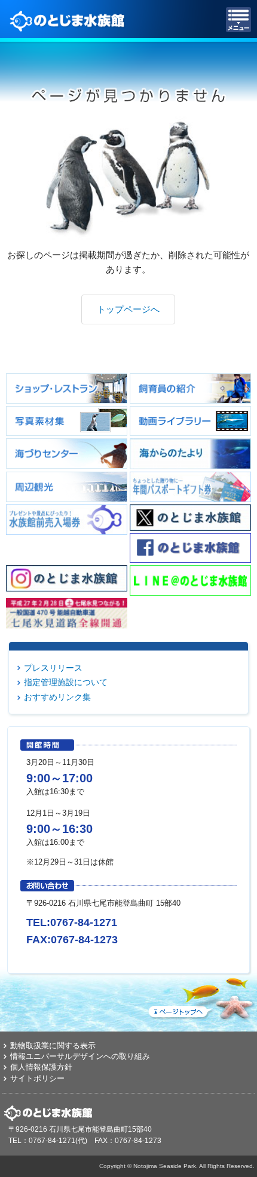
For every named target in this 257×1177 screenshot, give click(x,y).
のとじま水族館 (68, 19)
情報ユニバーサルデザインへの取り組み (80, 1056)
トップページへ (128, 309)
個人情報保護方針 (41, 1067)
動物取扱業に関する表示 (53, 1045)
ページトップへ (200, 996)
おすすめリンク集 (57, 697)
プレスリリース (53, 668)
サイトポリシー (37, 1078)
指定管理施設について (66, 682)
